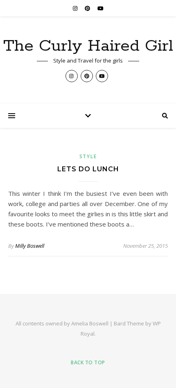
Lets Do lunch (88, 169)
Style (88, 156)
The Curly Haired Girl (88, 46)
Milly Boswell (29, 245)
